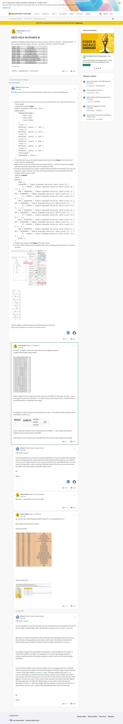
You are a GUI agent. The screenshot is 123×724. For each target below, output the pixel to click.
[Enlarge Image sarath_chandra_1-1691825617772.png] (34, 549)
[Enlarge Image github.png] (74, 333)
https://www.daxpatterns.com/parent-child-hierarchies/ (28, 327)
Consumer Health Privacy (32, 720)
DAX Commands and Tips (40, 18)
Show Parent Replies (14, 82)
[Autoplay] (94, 68)
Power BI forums (28, 18)
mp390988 (97, 101)
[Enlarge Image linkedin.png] (68, 332)
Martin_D (18, 87)
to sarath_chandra (39, 448)
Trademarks (111, 716)
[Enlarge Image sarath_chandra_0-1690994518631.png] (22, 374)
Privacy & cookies (92, 716)
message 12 (39, 672)
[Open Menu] (113, 18)
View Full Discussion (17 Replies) (19, 80)
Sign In (111, 14)
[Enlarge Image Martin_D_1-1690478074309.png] (16, 305)
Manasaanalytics (100, 85)
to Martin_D (35, 345)
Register (105, 14)
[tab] (97, 68)
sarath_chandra (21, 31)
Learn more (79, 23)
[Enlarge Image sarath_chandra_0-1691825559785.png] (34, 591)
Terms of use (102, 716)
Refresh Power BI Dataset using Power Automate (98, 98)
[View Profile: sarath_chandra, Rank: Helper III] (13, 31)
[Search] (100, 14)
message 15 (66, 642)
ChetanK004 (99, 119)
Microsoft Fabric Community (15, 18)
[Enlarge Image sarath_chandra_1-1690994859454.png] (32, 422)
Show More (16, 66)
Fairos (97, 92)
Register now (7, 7)
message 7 (62, 628)
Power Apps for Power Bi (94, 90)
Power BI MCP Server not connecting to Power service (99, 116)
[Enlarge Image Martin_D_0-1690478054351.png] (28, 268)
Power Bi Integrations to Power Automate (96, 107)
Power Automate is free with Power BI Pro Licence (98, 82)
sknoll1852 (99, 110)
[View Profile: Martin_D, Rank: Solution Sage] (13, 88)
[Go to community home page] (20, 14)
